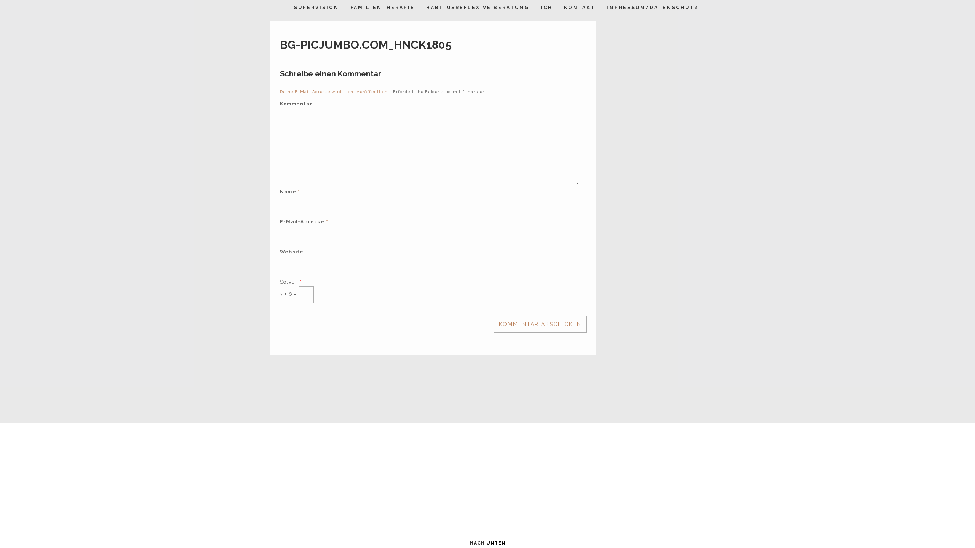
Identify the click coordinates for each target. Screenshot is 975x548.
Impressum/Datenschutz (653, 7)
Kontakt (579, 7)
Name (290, 191)
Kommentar (296, 104)
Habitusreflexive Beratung (477, 7)
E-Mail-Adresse (304, 222)
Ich (547, 7)
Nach (487, 543)
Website (292, 252)
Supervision (316, 7)
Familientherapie (382, 7)
